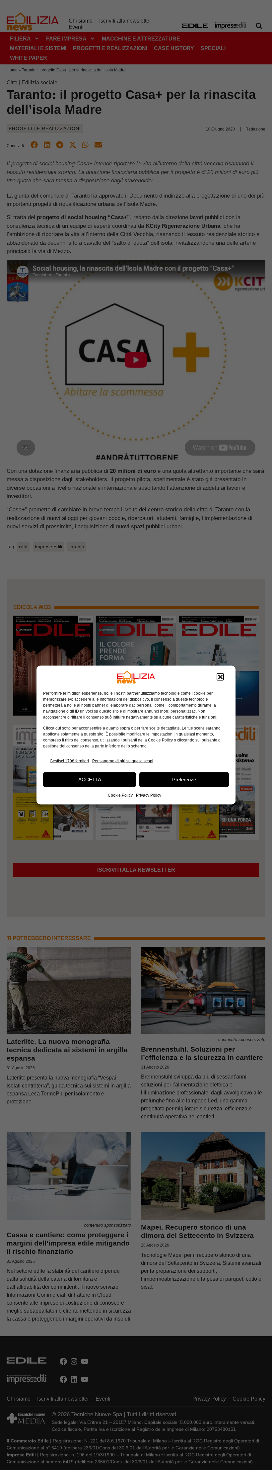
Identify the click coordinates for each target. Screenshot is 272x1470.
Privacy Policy (148, 795)
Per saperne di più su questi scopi (122, 761)
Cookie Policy (120, 795)
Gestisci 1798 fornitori (69, 761)
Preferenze (184, 779)
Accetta (89, 779)
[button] (220, 677)
